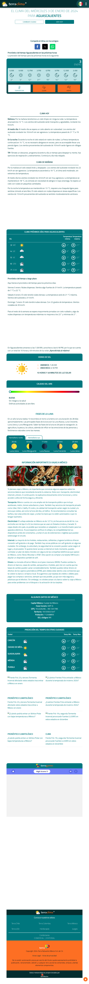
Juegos (74, 928)
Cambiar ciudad (29, 22)
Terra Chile (16, 923)
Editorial (50, 938)
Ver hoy (59, 22)
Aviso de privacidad (49, 955)
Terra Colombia (44, 923)
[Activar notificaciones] (85, 979)
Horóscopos (44, 928)
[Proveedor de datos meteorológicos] (44, 975)
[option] (19, 88)
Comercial (39, 938)
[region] (44, 32)
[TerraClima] (80, 4)
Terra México (72, 923)
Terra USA (15, 928)
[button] (86, 3)
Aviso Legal (36, 955)
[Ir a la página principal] (14, 3)
